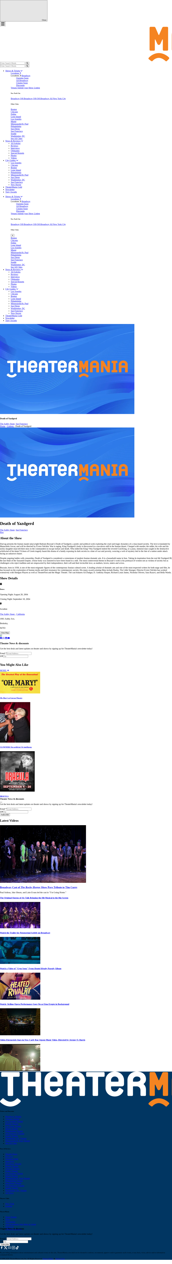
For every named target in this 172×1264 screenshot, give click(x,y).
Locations (15, 73)
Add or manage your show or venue (20, 1224)
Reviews (14, 146)
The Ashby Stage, (7, 424)
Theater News (11, 1154)
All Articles (15, 143)
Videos (14, 158)
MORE (3, 670)
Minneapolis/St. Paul (19, 124)
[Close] (1, 802)
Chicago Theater (12, 1119)
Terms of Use (60, 1259)
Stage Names (11, 1217)
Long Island (16, 117)
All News (9, 1193)
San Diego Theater (13, 1183)
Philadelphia (16, 126)
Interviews (15, 148)
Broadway (26, 75)
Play (2, 532)
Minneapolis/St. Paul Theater (17, 1141)
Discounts (20, 85)
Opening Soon (22, 78)
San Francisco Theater (14, 1133)
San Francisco (17, 131)
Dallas (13, 114)
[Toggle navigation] (3, 23)
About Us (9, 1227)
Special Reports (17, 153)
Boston (14, 109)
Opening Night (11, 1159)
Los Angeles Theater (14, 1121)
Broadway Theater (13, 1116)
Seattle (13, 134)
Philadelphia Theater (14, 1131)
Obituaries (15, 151)
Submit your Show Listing (28, 88)
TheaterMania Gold (13, 187)
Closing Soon (22, 83)
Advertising (10, 1222)
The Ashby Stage (7, 614)
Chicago (14, 112)
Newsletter (10, 189)
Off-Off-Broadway (41, 98)
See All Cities (16, 138)
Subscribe (5, 659)
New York (9, 1204)
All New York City (58, 98)
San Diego (15, 129)
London (8, 1206)
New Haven (16, 185)
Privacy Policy (48, 1259)
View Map (5, 633)
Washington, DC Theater (16, 1138)
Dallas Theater (11, 1171)
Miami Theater (11, 1129)
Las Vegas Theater (13, 1126)
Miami (13, 121)
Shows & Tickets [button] (12, 71)
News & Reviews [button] (13, 141)
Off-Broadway (26, 98)
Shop (7, 1219)
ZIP (1, 656)
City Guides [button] (10, 160)
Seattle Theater (11, 1136)
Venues (14, 88)
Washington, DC (18, 136)
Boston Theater (11, 1124)
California (20, 614)
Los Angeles (16, 119)
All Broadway (22, 80)
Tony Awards (11, 192)
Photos (14, 155)
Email (3, 653)
